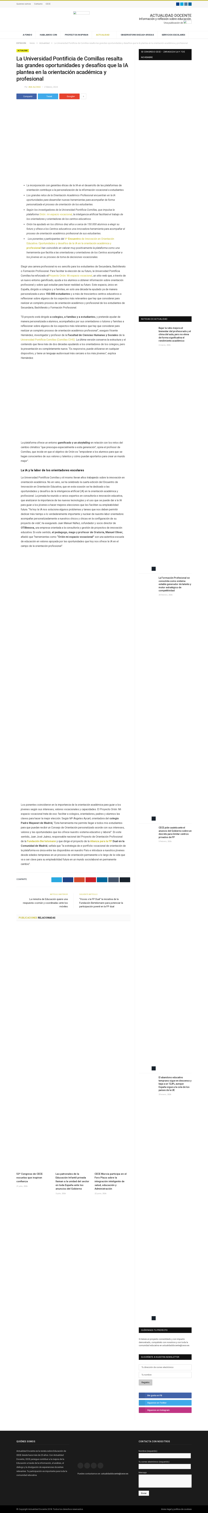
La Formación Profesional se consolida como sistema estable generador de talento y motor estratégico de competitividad (175, 584)
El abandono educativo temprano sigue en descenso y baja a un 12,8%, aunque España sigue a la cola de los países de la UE (175, 1083)
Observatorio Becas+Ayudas (137, 35)
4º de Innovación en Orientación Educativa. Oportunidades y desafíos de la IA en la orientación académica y (70, 243)
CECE (48, 4)
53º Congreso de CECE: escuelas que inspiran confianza (29, 1177)
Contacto (38, 4)
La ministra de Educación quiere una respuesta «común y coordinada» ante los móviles (45, 903)
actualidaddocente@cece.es (114, 1473)
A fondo (27, 35)
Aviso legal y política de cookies (176, 1509)
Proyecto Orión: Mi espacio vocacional (70, 275)
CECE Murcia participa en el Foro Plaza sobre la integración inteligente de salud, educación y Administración (111, 1181)
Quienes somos (23, 4)
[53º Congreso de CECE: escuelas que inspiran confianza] (34, 1048)
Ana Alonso (34, 87)
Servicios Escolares (173, 35)
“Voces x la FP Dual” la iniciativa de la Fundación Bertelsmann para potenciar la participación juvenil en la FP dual (101, 903)
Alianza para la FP (101, 841)
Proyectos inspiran (76, 35)
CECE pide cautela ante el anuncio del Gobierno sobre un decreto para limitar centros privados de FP (175, 832)
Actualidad (103, 35)
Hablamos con (48, 35)
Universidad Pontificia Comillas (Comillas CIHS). (48, 339)
